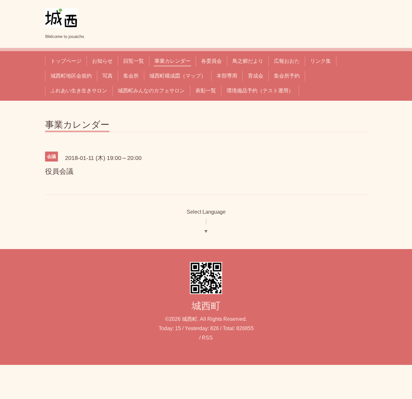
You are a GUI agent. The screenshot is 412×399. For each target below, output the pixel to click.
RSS (207, 337)
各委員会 (211, 61)
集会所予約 (287, 76)
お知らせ (102, 61)
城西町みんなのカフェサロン (151, 90)
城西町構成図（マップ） (177, 76)
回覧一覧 (133, 61)
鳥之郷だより (247, 61)
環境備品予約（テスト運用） (260, 90)
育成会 (255, 76)
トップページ (66, 61)
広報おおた (287, 61)
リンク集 (320, 61)
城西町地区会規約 (71, 76)
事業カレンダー (172, 61)
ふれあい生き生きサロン (79, 90)
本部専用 (227, 76)
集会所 (131, 76)
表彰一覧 (205, 90)
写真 (107, 76)
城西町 (206, 306)
